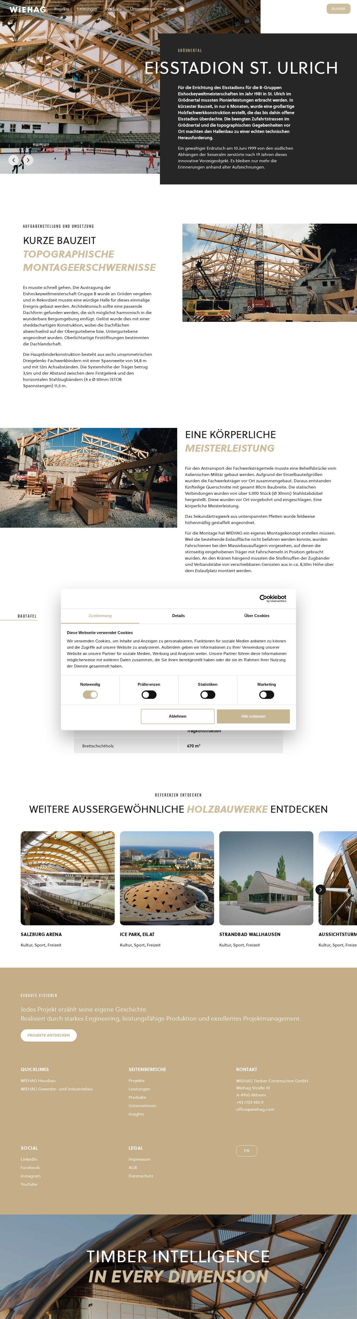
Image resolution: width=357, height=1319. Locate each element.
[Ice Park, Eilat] (167, 878)
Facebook (30, 1167)
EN (320, 8)
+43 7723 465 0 (249, 1102)
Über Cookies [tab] (256, 615)
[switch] (149, 694)
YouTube (29, 1184)
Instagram (31, 1176)
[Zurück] (13, 160)
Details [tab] (178, 615)
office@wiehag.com (255, 1109)
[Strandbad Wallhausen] (266, 878)
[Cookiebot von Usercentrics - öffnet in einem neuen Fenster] (267, 598)
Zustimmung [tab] (100, 615)
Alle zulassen (253, 716)
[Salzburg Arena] (68, 878)
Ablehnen (177, 716)
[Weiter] (28, 160)
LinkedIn (29, 1159)
